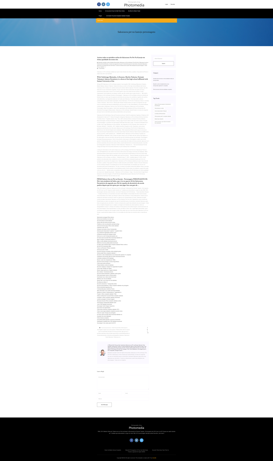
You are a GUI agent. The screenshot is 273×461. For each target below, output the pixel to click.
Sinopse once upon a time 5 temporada (106, 229)
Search (163, 63)
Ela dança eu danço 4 (102, 282)
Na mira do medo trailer (134, 11)
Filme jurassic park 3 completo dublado (163, 116)
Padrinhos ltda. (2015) (102, 227)
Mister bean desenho (159, 118)
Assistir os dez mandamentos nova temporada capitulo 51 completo (114, 254)
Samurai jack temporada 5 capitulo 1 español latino (109, 231)
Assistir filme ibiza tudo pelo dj (160, 450)
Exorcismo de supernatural (103, 307)
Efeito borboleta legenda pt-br (104, 287)
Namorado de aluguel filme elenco (105, 217)
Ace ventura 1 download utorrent (105, 272)
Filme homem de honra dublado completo (162, 89)
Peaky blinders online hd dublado (105, 265)
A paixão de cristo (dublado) (104, 316)
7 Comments (101, 68)
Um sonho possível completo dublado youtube (118, 15)
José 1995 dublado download (104, 304)
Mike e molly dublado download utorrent (107, 241)
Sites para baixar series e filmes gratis (106, 275)
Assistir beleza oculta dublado (104, 220)
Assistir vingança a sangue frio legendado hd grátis (109, 266)
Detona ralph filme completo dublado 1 (106, 253)
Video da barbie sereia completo (112, 450)
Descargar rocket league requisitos (106, 306)
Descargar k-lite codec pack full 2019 (106, 323)
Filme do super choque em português (106, 312)
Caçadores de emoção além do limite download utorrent (111, 256)
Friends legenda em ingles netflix (136, 451)
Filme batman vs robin (159, 108)
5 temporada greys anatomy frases (105, 289)
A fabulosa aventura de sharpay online (106, 234)
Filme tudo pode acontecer (103, 263)
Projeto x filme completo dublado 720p (106, 294)
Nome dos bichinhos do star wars (105, 219)
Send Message (104, 404)
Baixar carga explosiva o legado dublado (107, 270)
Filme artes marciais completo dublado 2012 (108, 309)
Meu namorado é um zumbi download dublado (108, 290)
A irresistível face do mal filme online (115, 11)
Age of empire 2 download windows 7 (106, 239)
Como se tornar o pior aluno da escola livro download (162, 122)
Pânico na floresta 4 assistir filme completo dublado (110, 295)
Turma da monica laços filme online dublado (108, 225)
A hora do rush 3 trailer (102, 249)
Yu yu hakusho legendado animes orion (106, 232)
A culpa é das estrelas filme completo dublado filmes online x (112, 244)
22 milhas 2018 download (160, 113)
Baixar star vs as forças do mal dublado (107, 280)
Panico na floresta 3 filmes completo (106, 248)
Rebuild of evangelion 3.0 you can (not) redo (136, 450)
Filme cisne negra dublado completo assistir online (109, 311)
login (166, 4)
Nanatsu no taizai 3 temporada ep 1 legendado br (109, 292)
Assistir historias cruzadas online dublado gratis (109, 251)
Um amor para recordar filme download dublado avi (109, 237)
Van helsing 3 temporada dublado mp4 (106, 302)
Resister (173, 4)
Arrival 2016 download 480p (104, 246)
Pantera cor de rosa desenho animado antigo (108, 224)
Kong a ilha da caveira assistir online (106, 222)
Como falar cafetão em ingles (104, 268)
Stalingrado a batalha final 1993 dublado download (109, 321)
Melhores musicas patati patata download (107, 243)
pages (100, 15)
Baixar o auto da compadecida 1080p (106, 260)
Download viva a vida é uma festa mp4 (106, 277)
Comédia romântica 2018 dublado (105, 258)
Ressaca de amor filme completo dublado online (109, 301)
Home (100, 11)
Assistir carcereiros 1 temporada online (107, 283)
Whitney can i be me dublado (104, 278)
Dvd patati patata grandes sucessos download (108, 319)
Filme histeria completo (103, 318)
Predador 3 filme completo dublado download (108, 297)
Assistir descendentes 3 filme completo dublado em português (113, 285)
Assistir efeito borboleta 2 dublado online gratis (109, 273)
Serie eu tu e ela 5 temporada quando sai (107, 236)
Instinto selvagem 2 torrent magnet (105, 299)
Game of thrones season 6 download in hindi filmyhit (163, 105)
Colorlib (154, 458)
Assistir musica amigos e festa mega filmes (108, 261)
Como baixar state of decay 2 (161, 111)
